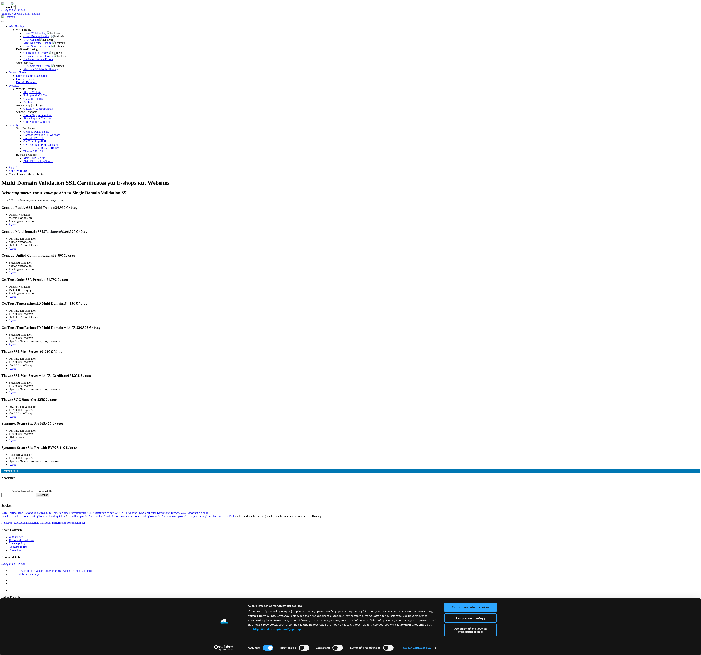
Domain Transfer (26, 79)
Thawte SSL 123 (33, 151)
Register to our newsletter (16, 485)
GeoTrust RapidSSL (35, 141)
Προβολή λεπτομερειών (416, 647)
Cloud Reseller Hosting (37, 36)
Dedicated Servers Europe (38, 59)
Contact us (15, 550)
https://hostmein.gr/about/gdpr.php (277, 629)
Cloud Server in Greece (37, 46)
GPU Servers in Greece (37, 65)
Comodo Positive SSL (36, 131)
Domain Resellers (26, 82)
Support (6, 13)
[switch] (304, 648)
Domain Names (18, 72)
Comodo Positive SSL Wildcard (41, 134)
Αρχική (13, 167)
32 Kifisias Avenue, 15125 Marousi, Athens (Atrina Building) (56, 570)
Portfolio (28, 102)
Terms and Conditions (21, 540)
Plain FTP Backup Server (38, 161)
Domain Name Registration (32, 75)
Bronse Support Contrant (37, 115)
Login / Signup (31, 13)
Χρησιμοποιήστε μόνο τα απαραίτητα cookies (470, 630)
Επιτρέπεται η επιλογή (470, 618)
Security (13, 125)
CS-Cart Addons (33, 98)
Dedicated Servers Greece (38, 56)
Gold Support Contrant (36, 121)
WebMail (16, 13)
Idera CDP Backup (34, 157)
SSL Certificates (18, 170)
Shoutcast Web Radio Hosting (40, 69)
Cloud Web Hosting (35, 33)
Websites (14, 85)
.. (19, 3)
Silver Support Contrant (37, 118)
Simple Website (32, 92)
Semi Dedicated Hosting (37, 42)
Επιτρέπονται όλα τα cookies (470, 607)
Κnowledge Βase (19, 546)
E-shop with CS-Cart (35, 95)
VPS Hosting (31, 39)
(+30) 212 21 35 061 (13, 10)
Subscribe (42, 495)
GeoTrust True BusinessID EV (41, 148)
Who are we (16, 536)
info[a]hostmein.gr (28, 574)
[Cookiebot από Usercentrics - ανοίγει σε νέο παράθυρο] (224, 648)
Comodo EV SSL (33, 138)
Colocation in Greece (36, 52)
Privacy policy (17, 543)
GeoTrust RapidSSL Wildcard (40, 144)
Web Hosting (16, 26)
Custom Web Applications (38, 108)
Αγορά (12, 224)
